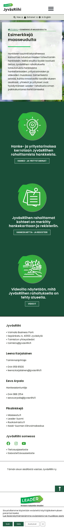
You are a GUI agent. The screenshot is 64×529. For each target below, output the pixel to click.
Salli (8, 524)
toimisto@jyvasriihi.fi (19, 343)
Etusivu (14, 29)
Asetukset (32, 524)
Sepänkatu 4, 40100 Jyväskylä (24, 336)
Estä (19, 524)
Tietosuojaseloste (17, 449)
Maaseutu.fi (13, 415)
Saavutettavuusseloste (20, 453)
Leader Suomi (14, 418)
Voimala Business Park (20, 332)
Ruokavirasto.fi (15, 422)
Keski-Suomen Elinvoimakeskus (25, 426)
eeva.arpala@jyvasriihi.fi (22, 398)
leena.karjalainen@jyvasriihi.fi (24, 370)
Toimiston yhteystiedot (20, 339)
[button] (50, 8)
